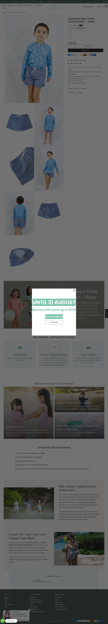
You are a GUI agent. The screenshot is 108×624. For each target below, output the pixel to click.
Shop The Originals (54, 316)
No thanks (54, 322)
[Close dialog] (74, 290)
